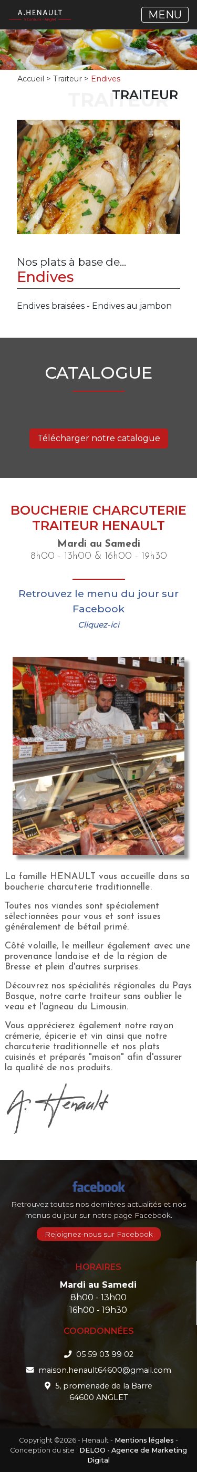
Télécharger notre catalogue (98, 438)
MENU (165, 14)
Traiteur (67, 78)
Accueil (30, 78)
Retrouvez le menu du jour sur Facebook (98, 608)
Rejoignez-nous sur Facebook (99, 1234)
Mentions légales (144, 1440)
